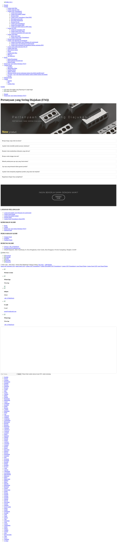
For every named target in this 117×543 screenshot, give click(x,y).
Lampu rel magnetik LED (18, 29)
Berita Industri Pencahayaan (15, 60)
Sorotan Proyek (15, 22)
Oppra (9, 51)
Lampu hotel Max (12, 8)
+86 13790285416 (9, 298)
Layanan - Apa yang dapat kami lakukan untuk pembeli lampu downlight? (28, 74)
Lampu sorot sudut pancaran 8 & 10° (17, 46)
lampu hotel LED (20, 266)
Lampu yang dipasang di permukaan (17, 40)
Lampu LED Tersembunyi (15, 11)
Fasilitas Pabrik (12, 70)
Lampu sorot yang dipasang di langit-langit (22, 43)
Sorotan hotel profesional (14, 39)
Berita (5, 57)
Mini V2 (10, 54)
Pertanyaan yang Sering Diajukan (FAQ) (15, 63)
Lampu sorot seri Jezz (13, 9)
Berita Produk (11, 62)
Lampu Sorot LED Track (18, 31)
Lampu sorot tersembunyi (18, 23)
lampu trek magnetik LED (8, 266)
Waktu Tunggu (12, 71)
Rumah (6, 5)
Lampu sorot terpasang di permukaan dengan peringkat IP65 (27, 45)
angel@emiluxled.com (10, 311)
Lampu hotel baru (12, 48)
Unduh (6, 79)
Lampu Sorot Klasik (16, 12)
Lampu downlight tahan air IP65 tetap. (21, 26)
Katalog (10, 80)
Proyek (9, 76)
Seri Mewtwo (11, 56)
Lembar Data (11, 84)
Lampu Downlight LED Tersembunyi (51, 266)
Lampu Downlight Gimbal (18, 14)
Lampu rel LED (12, 28)
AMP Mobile (48, 264)
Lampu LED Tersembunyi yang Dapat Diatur (74, 266)
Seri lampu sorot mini (17, 19)
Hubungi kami (8, 77)
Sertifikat (10, 67)
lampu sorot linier (15, 36)
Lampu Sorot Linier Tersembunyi (20, 37)
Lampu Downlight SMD (17, 25)
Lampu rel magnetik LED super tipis (21, 33)
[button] (58, 197)
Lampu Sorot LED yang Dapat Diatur (97, 266)
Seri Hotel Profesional (17, 20)
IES (9, 82)
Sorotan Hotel (15, 16)
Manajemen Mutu (12, 68)
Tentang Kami (8, 65)
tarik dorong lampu (13, 50)
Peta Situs (41, 264)
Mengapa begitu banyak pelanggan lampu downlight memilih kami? (26, 73)
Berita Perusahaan (12, 59)
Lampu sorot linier (12, 34)
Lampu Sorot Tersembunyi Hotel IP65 (21, 17)
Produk (6, 6)
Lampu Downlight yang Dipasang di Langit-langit (24, 42)
